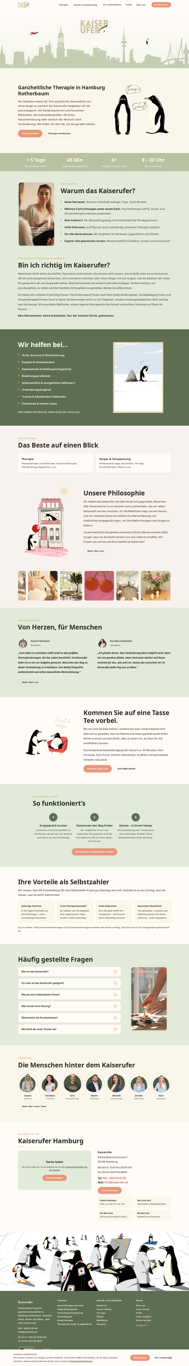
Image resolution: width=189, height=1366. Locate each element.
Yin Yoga (101, 1312)
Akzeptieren (140, 1357)
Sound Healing (104, 1309)
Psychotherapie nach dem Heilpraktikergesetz (70, 1307)
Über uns (141, 4)
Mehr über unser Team (34, 1106)
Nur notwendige (163, 1357)
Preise (129, 4)
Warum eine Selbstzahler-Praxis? (40, 994)
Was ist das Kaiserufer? (35, 971)
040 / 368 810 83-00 (114, 1178)
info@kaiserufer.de (116, 1182)
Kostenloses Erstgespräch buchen (95, 851)
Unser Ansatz (142, 1309)
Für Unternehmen (112, 4)
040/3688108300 (126, 768)
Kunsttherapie (64, 1316)
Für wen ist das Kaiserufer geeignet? (42, 983)
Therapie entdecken (59, 133)
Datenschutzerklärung (80, 1361)
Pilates (100, 1316)
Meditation (102, 1320)
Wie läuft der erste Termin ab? (39, 1029)
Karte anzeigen (54, 1178)
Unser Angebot (143, 1316)
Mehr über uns (95, 551)
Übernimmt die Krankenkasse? (39, 1017)
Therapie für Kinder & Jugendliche (74, 1324)
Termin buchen (161, 4)
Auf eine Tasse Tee (97, 768)
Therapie (63, 4)
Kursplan (101, 1324)
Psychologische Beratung (70, 1312)
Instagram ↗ (142, 1325)
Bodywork (102, 1305)
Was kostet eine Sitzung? (36, 1006)
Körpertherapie (65, 1320)
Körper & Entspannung (85, 4)
